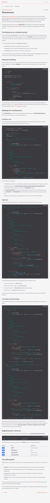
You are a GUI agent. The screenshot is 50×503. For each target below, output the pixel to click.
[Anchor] (0, 32)
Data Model (16, 26)
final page (6, 486)
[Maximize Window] (45, 69)
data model (8, 16)
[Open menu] (47, 1)
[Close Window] (46, 69)
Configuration (20, 106)
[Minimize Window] (43, 69)
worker (20, 16)
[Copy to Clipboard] (46, 72)
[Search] (45, 1)
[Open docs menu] (2, 6)
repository (13, 16)
